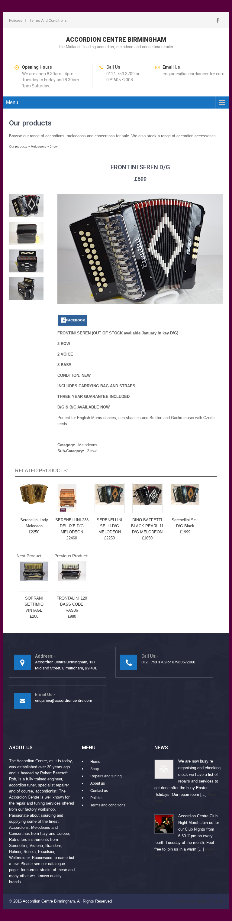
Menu (12, 102)
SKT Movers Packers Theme (197, 901)
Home (95, 762)
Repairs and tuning (106, 776)
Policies (15, 20)
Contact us (99, 791)
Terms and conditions (48, 20)
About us (97, 783)
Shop (94, 769)
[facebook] (217, 20)
